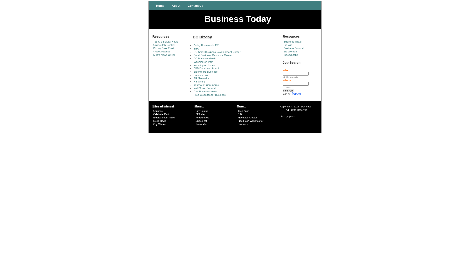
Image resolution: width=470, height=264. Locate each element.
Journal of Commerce (206, 84)
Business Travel (293, 41)
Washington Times (204, 65)
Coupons (158, 111)
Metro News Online (164, 54)
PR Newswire (201, 78)
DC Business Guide (205, 58)
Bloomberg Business (206, 71)
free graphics (288, 116)
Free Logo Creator (247, 117)
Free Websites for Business (210, 94)
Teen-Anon (243, 111)
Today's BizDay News (165, 41)
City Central (202, 111)
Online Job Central (164, 44)
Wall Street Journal (205, 88)
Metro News (159, 121)
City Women (159, 124)
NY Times (199, 81)
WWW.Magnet (161, 51)
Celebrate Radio (161, 114)
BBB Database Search (207, 68)
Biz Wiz (288, 44)
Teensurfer (201, 124)
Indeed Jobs (291, 54)
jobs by (286, 94)
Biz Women (290, 51)
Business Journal (293, 48)
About (176, 5)
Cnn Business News (205, 91)
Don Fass (305, 106)
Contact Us (195, 5)
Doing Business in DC (206, 45)
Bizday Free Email (163, 48)
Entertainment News (164, 117)
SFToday (200, 114)
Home (160, 5)
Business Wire (202, 75)
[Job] (296, 94)
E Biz (241, 114)
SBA (196, 48)
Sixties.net (201, 121)
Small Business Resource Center (213, 55)
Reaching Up (202, 117)
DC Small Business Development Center (217, 51)
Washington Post (203, 61)
